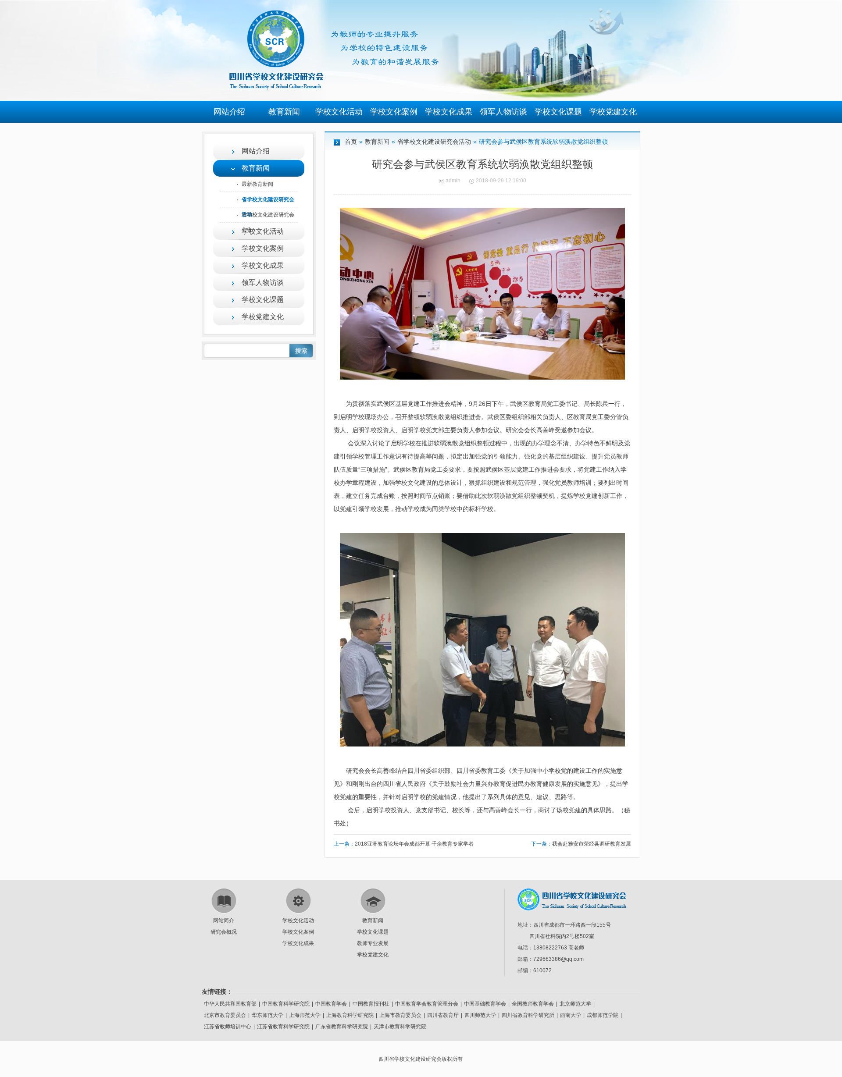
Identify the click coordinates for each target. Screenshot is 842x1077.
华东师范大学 (267, 1015)
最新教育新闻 (257, 184)
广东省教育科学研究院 (341, 1027)
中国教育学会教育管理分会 (426, 1004)
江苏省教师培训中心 (227, 1027)
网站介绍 (229, 111)
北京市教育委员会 (225, 1015)
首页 (351, 141)
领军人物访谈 (503, 111)
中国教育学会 (331, 1004)
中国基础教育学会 (485, 1004)
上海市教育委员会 (400, 1015)
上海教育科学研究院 (350, 1015)
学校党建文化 (613, 111)
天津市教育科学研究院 (400, 1027)
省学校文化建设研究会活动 (434, 141)
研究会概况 (223, 932)
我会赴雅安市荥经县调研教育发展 (591, 844)
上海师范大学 (305, 1015)
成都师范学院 (602, 1015)
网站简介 (223, 920)
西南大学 (570, 1015)
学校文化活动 (339, 111)
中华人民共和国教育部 (230, 1004)
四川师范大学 (480, 1015)
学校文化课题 (558, 111)
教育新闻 (284, 111)
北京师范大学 (575, 1004)
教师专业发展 (373, 943)
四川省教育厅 (443, 1015)
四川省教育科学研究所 (528, 1015)
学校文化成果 (448, 111)
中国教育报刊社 (371, 1004)
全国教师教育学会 (533, 1004)
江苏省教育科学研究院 (283, 1027)
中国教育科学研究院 (286, 1004)
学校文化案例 (393, 111)
